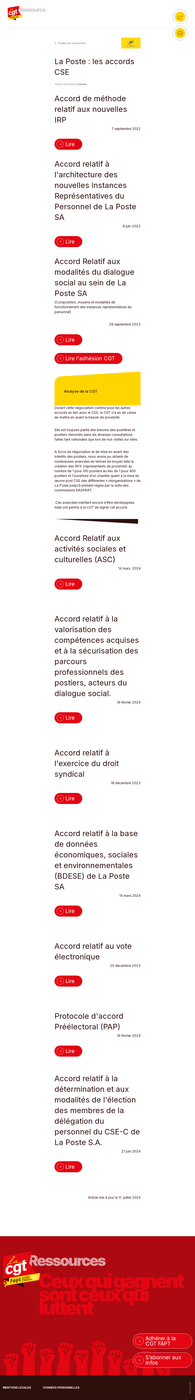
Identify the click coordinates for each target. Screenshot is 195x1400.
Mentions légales (17, 1387)
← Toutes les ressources (70, 43)
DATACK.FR (190, 1388)
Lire (70, 144)
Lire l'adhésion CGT (90, 358)
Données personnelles (61, 1387)
